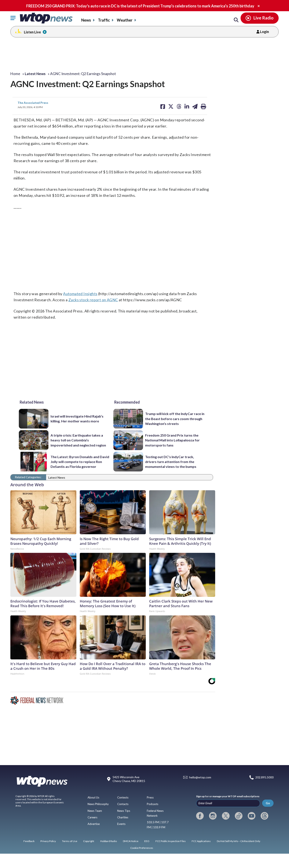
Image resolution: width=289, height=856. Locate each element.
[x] (226, 816)
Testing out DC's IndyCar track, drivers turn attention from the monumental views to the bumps (170, 462)
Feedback (28, 841)
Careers (92, 817)
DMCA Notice (130, 841)
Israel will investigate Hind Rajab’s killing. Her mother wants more (77, 418)
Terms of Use (69, 841)
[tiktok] (238, 816)
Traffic (104, 20)
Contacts (122, 804)
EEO (146, 841)
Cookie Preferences (141, 847)
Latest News (56, 477)
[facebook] (200, 816)
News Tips (123, 810)
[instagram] (213, 816)
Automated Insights (80, 293)
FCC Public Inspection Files (171, 841)
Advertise (94, 824)
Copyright (88, 841)
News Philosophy (98, 804)
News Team (95, 810)
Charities (122, 817)
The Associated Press (33, 102)
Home (15, 73)
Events (121, 824)
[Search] (236, 20)
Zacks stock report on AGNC (93, 299)
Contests (122, 797)
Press (150, 797)
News (86, 20)
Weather (124, 20)
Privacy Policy (48, 841)
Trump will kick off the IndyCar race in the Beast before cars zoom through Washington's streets (174, 419)
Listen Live (32, 32)
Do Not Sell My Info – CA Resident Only (238, 841)
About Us (93, 797)
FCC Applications (201, 841)
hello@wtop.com (200, 777)
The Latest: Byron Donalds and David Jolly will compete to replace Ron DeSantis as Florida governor (80, 462)
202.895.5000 (264, 777)
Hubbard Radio (108, 841)
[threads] (264, 816)
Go (268, 803)
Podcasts (152, 804)
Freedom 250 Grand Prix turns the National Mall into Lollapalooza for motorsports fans (172, 440)
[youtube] (251, 816)
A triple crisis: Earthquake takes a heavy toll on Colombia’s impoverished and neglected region (78, 440)
